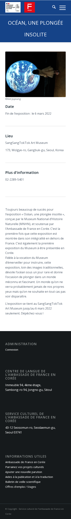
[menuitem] (52, 7)
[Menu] (61, 7)
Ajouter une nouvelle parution (23, 472)
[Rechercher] (52, 7)
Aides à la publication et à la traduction (29, 477)
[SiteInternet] (29, 7)
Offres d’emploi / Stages (20, 486)
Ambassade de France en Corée (25, 462)
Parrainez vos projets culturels (24, 467)
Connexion (11, 349)
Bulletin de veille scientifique (23, 482)
